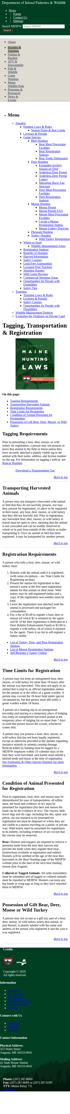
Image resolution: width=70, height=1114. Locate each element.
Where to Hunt (32, 242)
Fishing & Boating (14, 56)
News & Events (13, 98)
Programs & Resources (15, 91)
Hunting (21, 123)
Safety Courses (32, 260)
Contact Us (20, 17)
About (12, 42)
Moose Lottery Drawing (54, 228)
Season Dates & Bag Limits (48, 130)
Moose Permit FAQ (51, 211)
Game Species (32, 137)
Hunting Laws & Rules (37, 126)
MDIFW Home (17, 1004)
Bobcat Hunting (12, 463)
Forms (17, 14)
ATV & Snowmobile (15, 63)
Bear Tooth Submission (53, 158)
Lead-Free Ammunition (37, 263)
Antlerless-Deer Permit (53, 172)
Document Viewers (20, 1001)
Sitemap (18, 21)
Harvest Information (35, 256)
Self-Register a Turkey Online (28, 653)
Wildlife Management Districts (34, 312)
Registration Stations (36, 249)
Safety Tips (30, 288)
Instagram (14, 1030)
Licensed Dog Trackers (37, 267)
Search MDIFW (12, 26)
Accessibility (16, 997)
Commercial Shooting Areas (40, 277)
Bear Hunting (39, 140)
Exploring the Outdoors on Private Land (40, 316)
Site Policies (15, 994)
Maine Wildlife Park (16, 84)
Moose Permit (47, 207)
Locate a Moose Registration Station (51, 223)
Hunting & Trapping (14, 49)
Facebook (14, 1023)
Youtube (13, 1026)
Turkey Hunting (41, 235)
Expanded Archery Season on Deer (50, 167)
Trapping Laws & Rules (38, 295)
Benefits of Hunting (35, 253)
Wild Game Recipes (35, 274)
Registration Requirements (26, 408)
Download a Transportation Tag (35, 470)
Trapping (21, 291)
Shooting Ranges (33, 270)
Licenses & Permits (35, 133)
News (12, 10)
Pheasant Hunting (42, 232)
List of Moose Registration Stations (31, 649)
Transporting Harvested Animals (30, 404)
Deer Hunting (39, 161)
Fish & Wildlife (13, 70)
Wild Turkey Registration (54, 239)
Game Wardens (13, 77)
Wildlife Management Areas (48, 246)
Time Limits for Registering (27, 411)
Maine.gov (14, 990)
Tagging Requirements (24, 401)
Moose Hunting (40, 204)
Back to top (61, 477)
